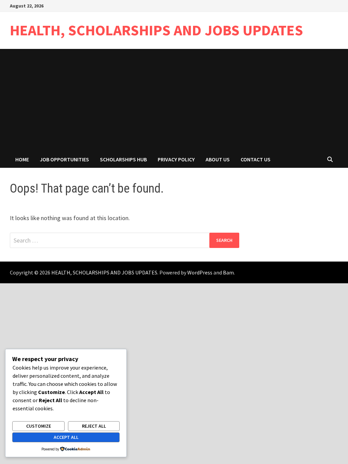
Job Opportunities (64, 159)
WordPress (199, 272)
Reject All (94, 426)
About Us (218, 159)
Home (22, 159)
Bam (228, 272)
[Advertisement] (174, 99)
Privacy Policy (176, 159)
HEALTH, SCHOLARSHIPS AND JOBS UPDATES (156, 30)
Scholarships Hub (123, 159)
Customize (38, 426)
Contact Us (256, 159)
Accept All (66, 437)
